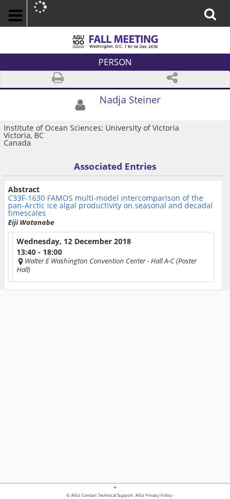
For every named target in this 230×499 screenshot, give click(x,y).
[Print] (58, 79)
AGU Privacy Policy (153, 496)
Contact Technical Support (107, 496)
